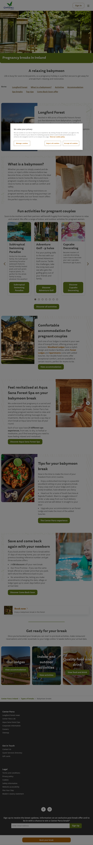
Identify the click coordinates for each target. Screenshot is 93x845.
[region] (46, 136)
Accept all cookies (71, 143)
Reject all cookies (52, 143)
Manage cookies (22, 143)
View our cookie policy (57, 137)
